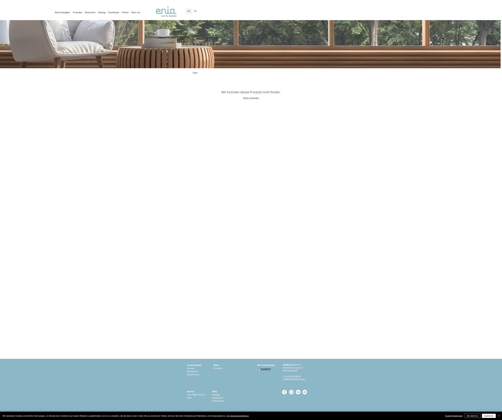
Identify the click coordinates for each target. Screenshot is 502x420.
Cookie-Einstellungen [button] (454, 416)
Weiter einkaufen (251, 98)
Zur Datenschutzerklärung (238, 416)
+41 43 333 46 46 (292, 376)
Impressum (192, 371)
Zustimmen (489, 416)
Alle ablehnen (472, 416)
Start (195, 72)
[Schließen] (498, 416)
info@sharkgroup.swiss (294, 379)
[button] (114, 12)
